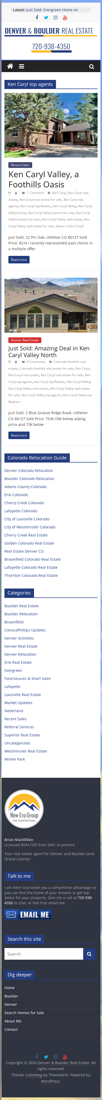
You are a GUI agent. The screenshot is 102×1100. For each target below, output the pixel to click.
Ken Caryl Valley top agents (41, 395)
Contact (11, 1029)
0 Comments (36, 361)
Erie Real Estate (18, 662)
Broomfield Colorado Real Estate (32, 559)
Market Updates (18, 702)
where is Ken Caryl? (70, 226)
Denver (10, 1004)
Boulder (11, 996)
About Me (12, 1021)
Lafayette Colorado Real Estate (31, 567)
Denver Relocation (20, 654)
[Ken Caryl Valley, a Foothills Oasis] (51, 96)
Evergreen (13, 670)
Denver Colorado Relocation (28, 470)
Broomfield (14, 621)
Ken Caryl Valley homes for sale (51, 213)
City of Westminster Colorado (29, 526)
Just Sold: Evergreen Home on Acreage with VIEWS (52, 12)
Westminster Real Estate (25, 751)
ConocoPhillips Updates (25, 630)
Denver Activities (19, 638)
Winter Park (14, 759)
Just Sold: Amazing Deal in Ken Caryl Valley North (49, 351)
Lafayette (12, 686)
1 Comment (35, 193)
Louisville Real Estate (22, 694)
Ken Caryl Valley (64, 206)
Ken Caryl (59, 193)
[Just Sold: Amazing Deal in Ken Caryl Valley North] (51, 281)
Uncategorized (17, 743)
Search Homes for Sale (24, 1012)
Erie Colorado (16, 494)
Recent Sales (20, 165)
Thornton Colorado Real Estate (31, 575)
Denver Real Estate (25, 340)
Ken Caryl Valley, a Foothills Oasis (43, 178)
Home (9, 987)
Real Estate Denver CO (24, 551)
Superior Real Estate (22, 734)
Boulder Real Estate (21, 605)
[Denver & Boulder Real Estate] (10, 66)
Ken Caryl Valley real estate (62, 219)
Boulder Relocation (21, 613)
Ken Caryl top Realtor (35, 206)
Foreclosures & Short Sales (27, 678)
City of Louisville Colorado (26, 518)
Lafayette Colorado (20, 510)
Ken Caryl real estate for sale (41, 199)
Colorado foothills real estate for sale (46, 368)
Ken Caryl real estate (23, 375)
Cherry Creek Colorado (24, 502)
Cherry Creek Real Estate (26, 535)
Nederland (13, 710)
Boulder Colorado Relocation (29, 478)
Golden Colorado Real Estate (29, 543)
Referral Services (19, 726)
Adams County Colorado (25, 486)
